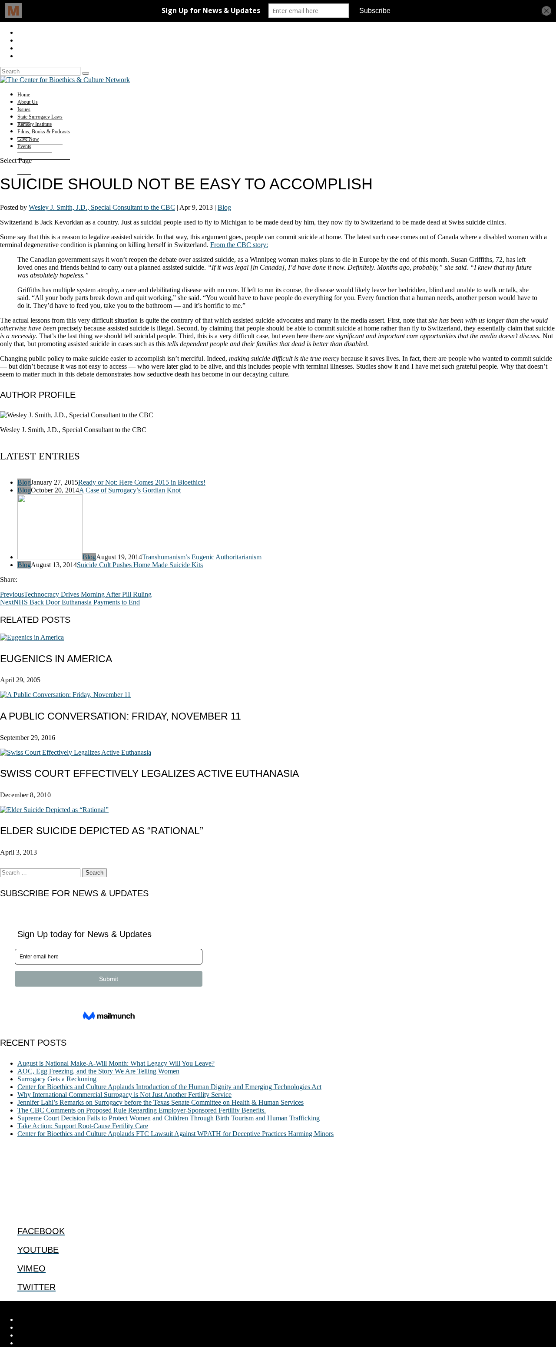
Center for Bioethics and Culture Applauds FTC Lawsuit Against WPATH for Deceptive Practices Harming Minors (175, 1133)
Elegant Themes (58, 1304)
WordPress (135, 1304)
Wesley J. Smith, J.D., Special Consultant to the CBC (102, 207)
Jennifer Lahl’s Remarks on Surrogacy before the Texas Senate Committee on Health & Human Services (160, 1102)
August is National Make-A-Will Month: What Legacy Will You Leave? (116, 1063)
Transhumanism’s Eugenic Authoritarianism (201, 557)
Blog (224, 207)
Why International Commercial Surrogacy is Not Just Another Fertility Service (124, 1094)
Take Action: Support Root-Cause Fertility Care (82, 1125)
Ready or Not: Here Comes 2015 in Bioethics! (141, 482)
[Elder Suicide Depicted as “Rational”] (54, 809)
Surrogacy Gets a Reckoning (56, 1079)
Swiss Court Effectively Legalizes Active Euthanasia (149, 773)
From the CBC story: (239, 244)
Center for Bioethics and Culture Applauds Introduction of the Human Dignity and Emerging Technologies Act (169, 1086)
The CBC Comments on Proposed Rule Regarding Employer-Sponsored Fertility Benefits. (141, 1110)
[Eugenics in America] (32, 637)
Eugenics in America (56, 658)
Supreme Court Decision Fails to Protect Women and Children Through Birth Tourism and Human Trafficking (168, 1118)
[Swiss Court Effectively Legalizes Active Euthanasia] (75, 752)
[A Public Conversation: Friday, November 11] (65, 694)
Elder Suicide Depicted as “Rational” (101, 830)
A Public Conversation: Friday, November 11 (120, 716)
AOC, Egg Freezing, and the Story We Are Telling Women (98, 1071)
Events (24, 146)
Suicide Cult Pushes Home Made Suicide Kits (140, 564)
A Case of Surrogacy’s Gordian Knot (130, 490)
